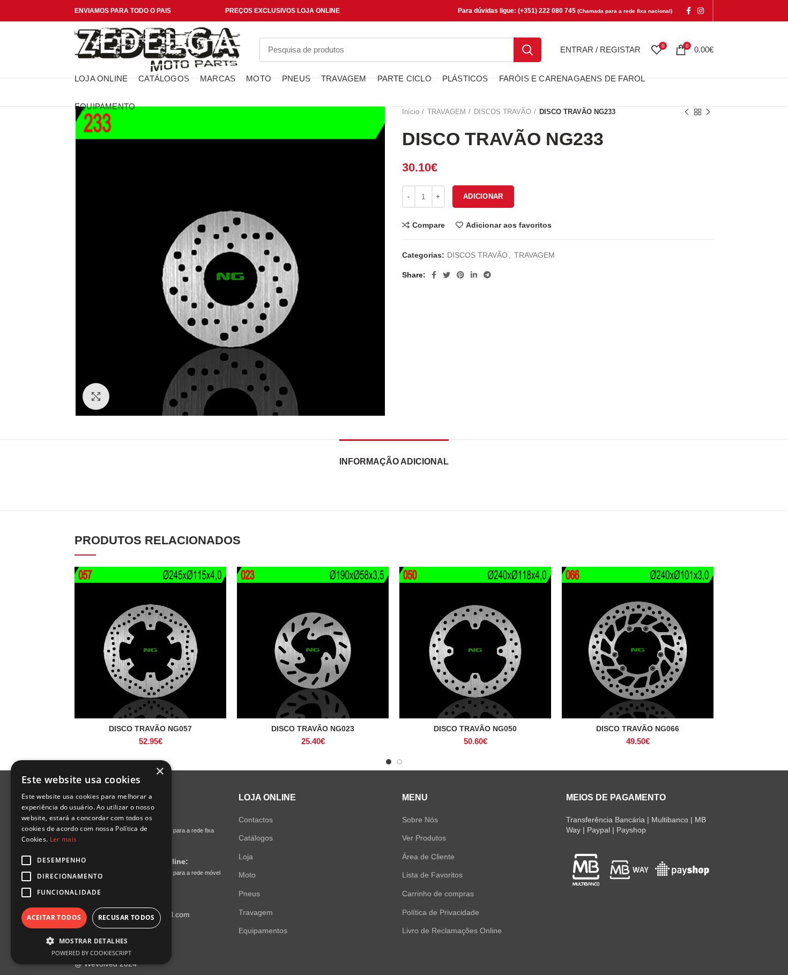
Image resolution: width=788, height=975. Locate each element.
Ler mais (63, 839)
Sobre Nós (420, 819)
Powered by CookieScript (91, 953)
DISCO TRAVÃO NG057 (150, 728)
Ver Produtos (424, 838)
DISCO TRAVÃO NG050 (475, 728)
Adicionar (483, 196)
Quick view (218, 608)
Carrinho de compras (438, 893)
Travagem (256, 912)
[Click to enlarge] (96, 396)
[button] (91, 940)
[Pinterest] (460, 275)
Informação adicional (394, 461)
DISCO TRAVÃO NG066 (637, 728)
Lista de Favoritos (432, 875)
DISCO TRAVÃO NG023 (312, 728)
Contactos (256, 819)
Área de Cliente (428, 856)
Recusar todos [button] (126, 917)
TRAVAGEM (534, 255)
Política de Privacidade (440, 912)
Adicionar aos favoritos (509, 225)
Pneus (249, 893)
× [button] (159, 772)
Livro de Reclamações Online (452, 930)
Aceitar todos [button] (54, 917)
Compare (428, 225)
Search (527, 50)
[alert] (91, 862)
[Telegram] (487, 275)
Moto (247, 875)
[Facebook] (688, 11)
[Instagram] (700, 11)
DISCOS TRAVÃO (477, 255)
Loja (246, 856)
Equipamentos (263, 930)
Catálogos (256, 838)
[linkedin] (473, 275)
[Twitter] (447, 275)
